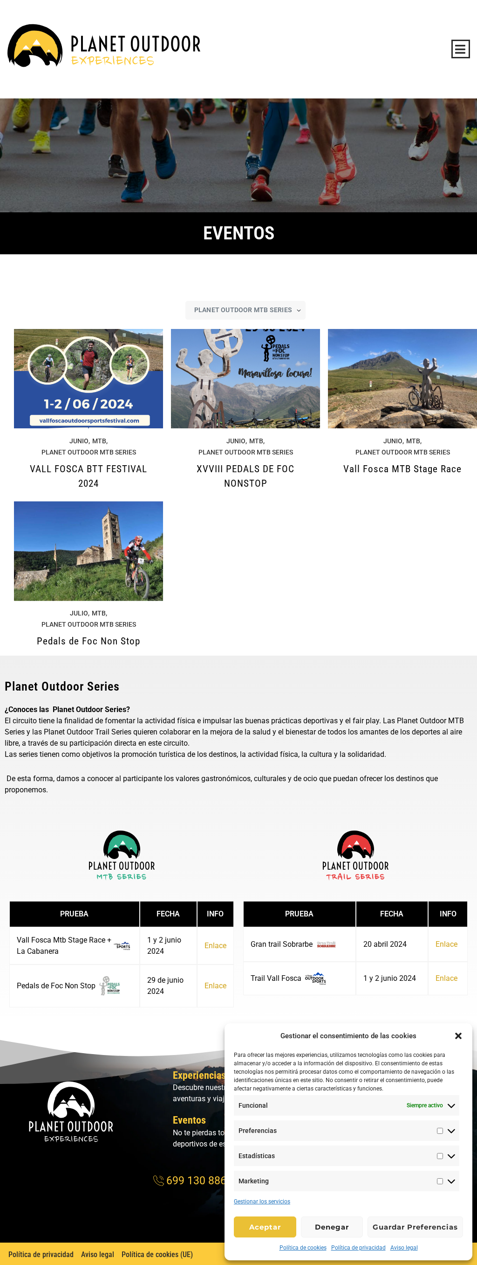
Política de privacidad (358, 1247)
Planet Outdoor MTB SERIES (88, 452)
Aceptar (265, 1227)
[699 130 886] (191, 1181)
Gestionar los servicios (262, 1201)
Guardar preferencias (415, 1227)
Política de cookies (303, 1247)
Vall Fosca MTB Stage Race (402, 469)
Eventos (189, 1120)
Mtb (99, 441)
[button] (458, 1036)
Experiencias (199, 1075)
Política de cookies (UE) (157, 1254)
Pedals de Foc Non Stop (88, 641)
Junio (79, 441)
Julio (79, 613)
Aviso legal (404, 1247)
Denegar (332, 1227)
